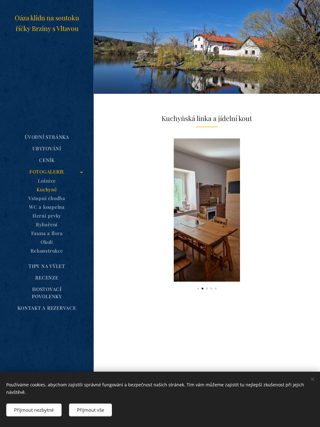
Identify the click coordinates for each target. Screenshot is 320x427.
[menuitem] (47, 137)
